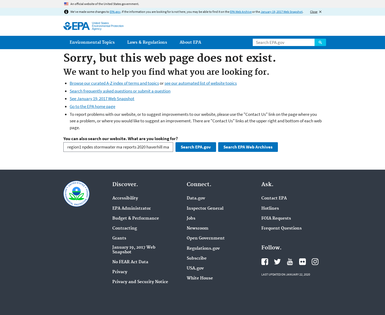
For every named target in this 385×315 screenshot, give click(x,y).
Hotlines (270, 208)
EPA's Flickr (302, 261)
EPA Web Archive (241, 12)
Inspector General (205, 208)
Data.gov (196, 198)
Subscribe (197, 258)
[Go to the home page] (76, 26)
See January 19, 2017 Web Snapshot (102, 98)
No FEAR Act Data (130, 262)
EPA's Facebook (264, 261)
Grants (119, 238)
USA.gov (195, 268)
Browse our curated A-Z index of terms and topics (114, 83)
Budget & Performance (135, 218)
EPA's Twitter (277, 261)
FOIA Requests (276, 218)
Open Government (206, 238)
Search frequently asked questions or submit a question (120, 91)
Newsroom (197, 228)
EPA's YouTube (290, 261)
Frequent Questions (281, 228)
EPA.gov (115, 12)
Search (320, 42)
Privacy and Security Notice (140, 282)
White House (200, 278)
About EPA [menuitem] (190, 42)
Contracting (124, 228)
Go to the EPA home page (92, 106)
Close (313, 12)
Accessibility (125, 198)
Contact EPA (274, 198)
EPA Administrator (131, 208)
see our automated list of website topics (200, 83)
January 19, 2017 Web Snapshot (281, 12)
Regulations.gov (203, 248)
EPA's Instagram (315, 261)
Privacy (119, 272)
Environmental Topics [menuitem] (92, 42)
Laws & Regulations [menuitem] (147, 42)
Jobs (191, 218)
